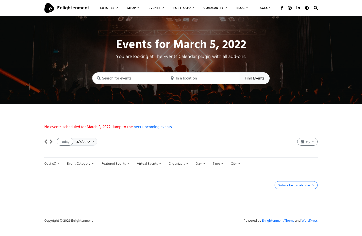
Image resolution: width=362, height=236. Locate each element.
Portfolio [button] (182, 8)
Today (64, 142)
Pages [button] (263, 8)
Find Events (254, 78)
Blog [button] (240, 8)
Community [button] (213, 8)
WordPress (309, 220)
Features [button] (107, 8)
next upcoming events (153, 126)
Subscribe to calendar (294, 185)
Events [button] (154, 8)
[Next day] (51, 141)
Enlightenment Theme (278, 220)
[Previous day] (46, 141)
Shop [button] (131, 8)
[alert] (181, 127)
